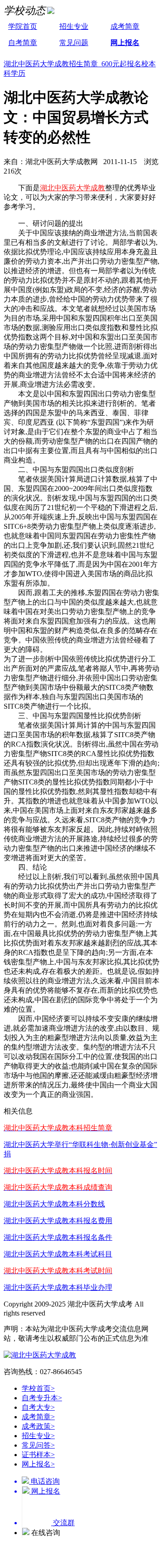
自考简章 (22, 42)
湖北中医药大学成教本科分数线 (54, 1204)
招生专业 (73, 26)
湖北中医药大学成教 (72, 188)
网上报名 (124, 42)
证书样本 (38, 1454)
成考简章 (124, 26)
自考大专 (38, 1407)
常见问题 (73, 42)
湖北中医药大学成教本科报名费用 (58, 1220)
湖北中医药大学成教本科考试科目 (58, 1254)
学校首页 (38, 1388)
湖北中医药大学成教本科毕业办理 (58, 1287)
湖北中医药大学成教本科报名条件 (58, 1237)
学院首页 (22, 26)
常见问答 (38, 1445)
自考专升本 (42, 1398)
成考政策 (38, 1426)
